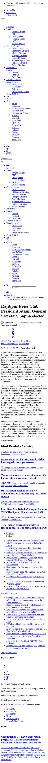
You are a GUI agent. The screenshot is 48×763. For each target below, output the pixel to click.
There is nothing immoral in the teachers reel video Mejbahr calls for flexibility (25, 615)
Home (9, 716)
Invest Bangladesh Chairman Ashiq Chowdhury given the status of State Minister (26, 554)
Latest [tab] (9, 536)
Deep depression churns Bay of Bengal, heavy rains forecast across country (25, 606)
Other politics (17, 36)
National (10, 27)
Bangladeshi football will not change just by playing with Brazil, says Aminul (24, 558)
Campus (15, 137)
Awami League (18, 31)
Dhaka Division (18, 48)
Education (16, 106)
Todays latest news (9, 652)
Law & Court (17, 111)
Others (9, 101)
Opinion (15, 123)
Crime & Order (12, 94)
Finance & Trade (13, 79)
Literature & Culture (20, 113)
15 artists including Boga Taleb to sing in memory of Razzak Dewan (23, 549)
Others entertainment (20, 91)
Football (15, 75)
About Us (10, 10)
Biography (16, 139)
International (11, 67)
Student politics (18, 43)
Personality (16, 125)
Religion (15, 130)
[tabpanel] (24, 567)
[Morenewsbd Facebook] (7, 144)
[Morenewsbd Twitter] (7, 149)
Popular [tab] (10, 533)
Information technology (21, 108)
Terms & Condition (14, 721)
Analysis (15, 135)
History (15, 132)
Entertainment (12, 82)
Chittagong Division (20, 51)
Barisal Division (18, 58)
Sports (9, 70)
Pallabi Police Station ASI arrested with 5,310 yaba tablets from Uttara (25, 573)
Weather (15, 127)
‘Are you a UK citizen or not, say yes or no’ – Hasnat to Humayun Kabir (25, 587)
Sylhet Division (18, 65)
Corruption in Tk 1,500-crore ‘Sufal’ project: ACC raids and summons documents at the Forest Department (25, 600)
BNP (14, 34)
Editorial (15, 115)
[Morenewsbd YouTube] (7, 146)
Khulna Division (19, 53)
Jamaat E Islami (18, 39)
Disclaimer (10, 714)
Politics (9, 29)
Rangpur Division (19, 55)
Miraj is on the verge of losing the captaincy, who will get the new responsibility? (25, 611)
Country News (12, 46)
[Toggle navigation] (3, 19)
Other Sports (17, 77)
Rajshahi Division (19, 63)
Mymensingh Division (21, 60)
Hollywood (16, 87)
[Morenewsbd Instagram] (7, 151)
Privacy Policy (12, 15)
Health (14, 103)
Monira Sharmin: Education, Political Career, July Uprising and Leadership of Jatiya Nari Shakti (25, 543)
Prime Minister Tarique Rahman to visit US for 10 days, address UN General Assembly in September (26, 636)
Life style (16, 118)
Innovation (16, 120)
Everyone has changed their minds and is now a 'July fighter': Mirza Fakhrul (26, 630)
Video (8, 99)
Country (9, 295)
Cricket (15, 72)
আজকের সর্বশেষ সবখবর (9, 593)
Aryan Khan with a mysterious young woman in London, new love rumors (25, 646)
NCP (14, 41)
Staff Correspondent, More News (15, 343)
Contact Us (11, 12)
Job (7, 96)
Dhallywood (17, 84)
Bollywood (16, 89)
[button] (7, 285)
